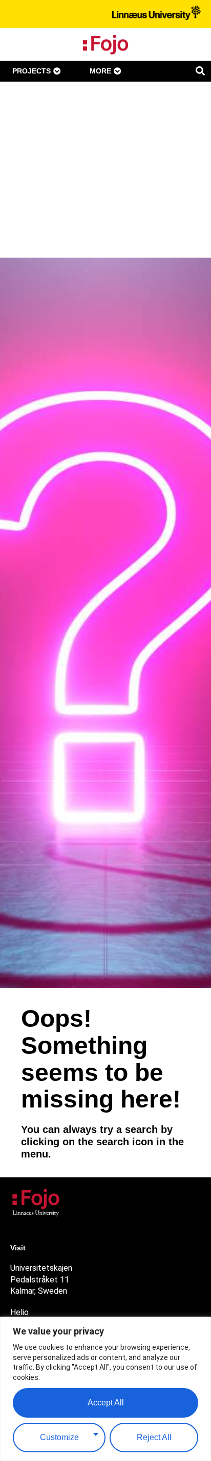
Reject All (154, 1437)
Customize (59, 1437)
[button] (200, 70)
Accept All (106, 1402)
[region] (105, 1389)
